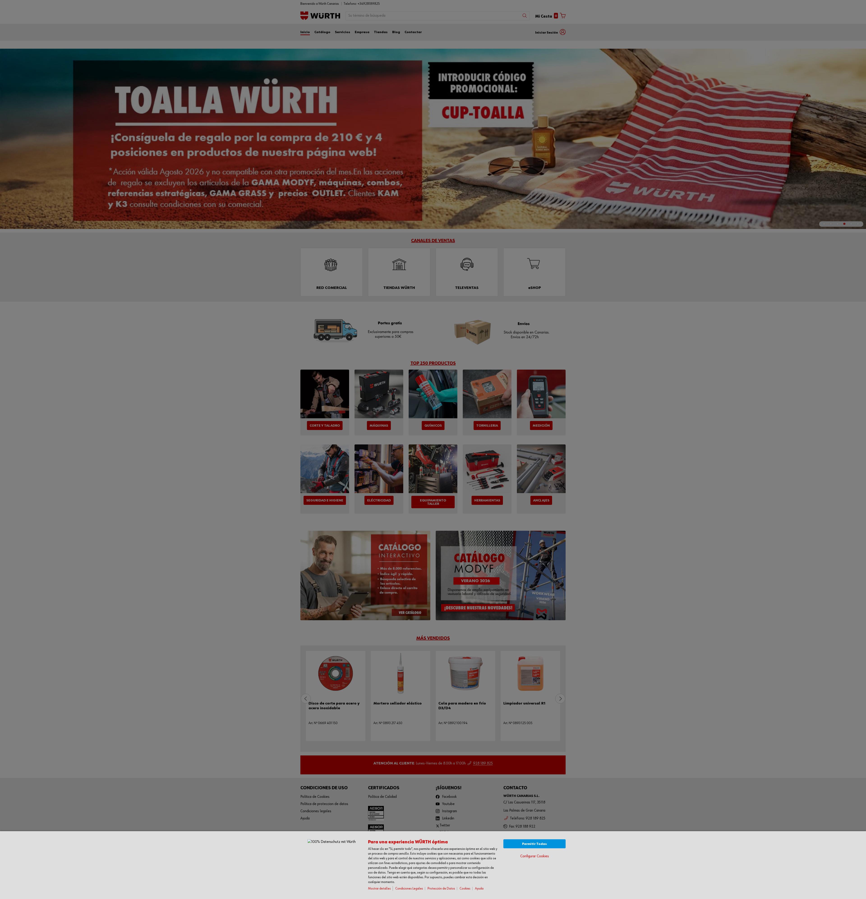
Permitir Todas (534, 844)
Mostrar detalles (379, 888)
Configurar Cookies (534, 856)
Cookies (465, 888)
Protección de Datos (441, 888)
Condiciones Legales (409, 888)
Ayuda (479, 888)
